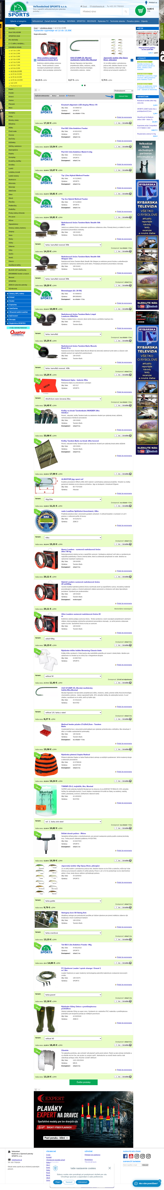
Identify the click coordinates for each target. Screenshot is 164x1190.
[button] (159, 1180)
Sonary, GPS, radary (16, 293)
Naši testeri (13, 316)
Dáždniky (12, 142)
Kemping (12, 157)
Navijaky (12, 113)
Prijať (58, 1182)
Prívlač (11, 297)
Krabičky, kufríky (15, 161)
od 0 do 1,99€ (15, 50)
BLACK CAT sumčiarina (17, 270)
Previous (35, 60)
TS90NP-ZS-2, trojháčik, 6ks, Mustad (77, 786)
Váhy (10, 250)
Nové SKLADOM (15, 32)
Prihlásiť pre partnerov (92, 1155)
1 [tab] (82, 85)
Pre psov (12, 217)
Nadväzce (12, 180)
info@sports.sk (98, 6)
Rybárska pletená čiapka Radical (75, 755)
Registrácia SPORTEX (17, 323)
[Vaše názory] (162, 31)
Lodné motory (14, 176)
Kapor (11, 89)
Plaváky (12, 202)
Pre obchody (13, 40)
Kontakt (49, 1157)
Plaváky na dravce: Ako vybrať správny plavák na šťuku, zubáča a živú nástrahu (146, 66)
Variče (11, 254)
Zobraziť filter (123, 96)
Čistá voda (13, 131)
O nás (48, 1155)
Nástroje (12, 187)
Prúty (11, 116)
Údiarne (11, 246)
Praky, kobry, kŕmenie (17, 213)
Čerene (11, 135)
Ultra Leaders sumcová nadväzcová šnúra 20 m (47, 59)
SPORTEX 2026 (14, 36)
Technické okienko (117, 21)
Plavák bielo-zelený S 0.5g (146, 134)
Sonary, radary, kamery (17, 228)
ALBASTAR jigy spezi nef (72, 479)
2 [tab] (84, 85)
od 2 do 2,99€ (15, 53)
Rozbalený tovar (16, 86)
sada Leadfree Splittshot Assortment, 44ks (80, 511)
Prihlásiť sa (153, 2)
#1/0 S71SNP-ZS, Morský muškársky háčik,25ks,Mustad (77, 689)
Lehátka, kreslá (14, 172)
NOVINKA (71, 21)
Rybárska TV (103, 21)
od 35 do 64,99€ (16, 77)
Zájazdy (144, 21)
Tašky (11, 243)
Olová (11, 198)
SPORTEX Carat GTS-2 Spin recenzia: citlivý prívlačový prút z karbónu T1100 (147, 77)
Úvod (85, 6)
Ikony (54, 96)
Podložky (12, 209)
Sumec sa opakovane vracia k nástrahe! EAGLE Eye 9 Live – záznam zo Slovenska (147, 88)
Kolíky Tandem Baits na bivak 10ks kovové (80, 441)
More (10, 108)
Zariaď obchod (51, 21)
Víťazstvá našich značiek (18, 312)
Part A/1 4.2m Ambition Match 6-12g (76, 152)
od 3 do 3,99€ (15, 56)
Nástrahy (12, 183)
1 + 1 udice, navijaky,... (17, 43)
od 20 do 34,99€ (16, 74)
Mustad (11, 277)
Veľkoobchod (37, 21)
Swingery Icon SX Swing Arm (73, 913)
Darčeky (12, 139)
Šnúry (11, 239)
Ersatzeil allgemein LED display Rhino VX (79, 105)
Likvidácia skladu (46, 28)
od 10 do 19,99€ (16, 71)
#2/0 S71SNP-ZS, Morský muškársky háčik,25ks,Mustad (83, 59)
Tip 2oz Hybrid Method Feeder (74, 199)
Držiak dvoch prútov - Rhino (73, 833)
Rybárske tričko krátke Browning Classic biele (81, 650)
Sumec (11, 100)
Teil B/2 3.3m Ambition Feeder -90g (76, 945)
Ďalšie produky (83, 1082)
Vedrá (11, 258)
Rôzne (11, 220)
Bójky (11, 128)
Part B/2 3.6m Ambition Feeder (74, 128)
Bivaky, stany (14, 120)
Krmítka (12, 165)
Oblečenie (12, 191)
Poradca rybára (133, 21)
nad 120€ (14, 83)
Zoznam (62, 96)
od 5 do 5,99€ (15, 62)
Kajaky (11, 154)
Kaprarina (13, 305)
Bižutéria (12, 124)
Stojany (11, 232)
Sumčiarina (13, 308)
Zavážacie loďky (15, 265)
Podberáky (13, 206)
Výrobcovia (13, 288)
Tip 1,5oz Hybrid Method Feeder (75, 175)
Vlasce (11, 261)
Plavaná (12, 104)
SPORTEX (12, 281)
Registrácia (89, 1160)
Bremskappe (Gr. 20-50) (71, 291)
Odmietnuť (82, 1182)
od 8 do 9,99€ (15, 68)
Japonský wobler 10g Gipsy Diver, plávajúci (116, 59)
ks (119, 123)
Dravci (11, 97)
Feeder (11, 93)
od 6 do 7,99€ (15, 65)
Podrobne (71, 96)
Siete (10, 235)
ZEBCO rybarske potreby (18, 285)
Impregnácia (13, 150)
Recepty (12, 319)
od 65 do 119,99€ (17, 80)
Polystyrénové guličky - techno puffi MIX (147, 48)
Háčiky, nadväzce (15, 146)
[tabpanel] (50, 60)
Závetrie (64, 1050)
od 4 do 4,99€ (15, 59)
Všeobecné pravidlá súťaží (55, 1160)
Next (132, 60)
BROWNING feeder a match (19, 274)
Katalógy (61, 21)
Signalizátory (13, 224)
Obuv (11, 194)
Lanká (11, 168)
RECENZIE (91, 21)
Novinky (12, 29)
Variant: (38, 244)
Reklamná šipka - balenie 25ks (74, 380)
